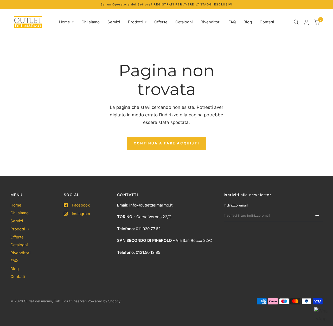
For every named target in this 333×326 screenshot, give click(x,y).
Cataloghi (184, 21)
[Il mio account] (306, 22)
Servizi (113, 21)
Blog (248, 21)
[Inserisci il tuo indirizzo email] (317, 215)
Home (64, 21)
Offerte (161, 21)
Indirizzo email (236, 205)
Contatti (267, 21)
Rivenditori (211, 21)
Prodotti (135, 21)
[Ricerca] (296, 22)
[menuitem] (66, 22)
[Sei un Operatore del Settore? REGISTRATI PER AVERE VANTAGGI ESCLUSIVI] (167, 4)
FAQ (232, 21)
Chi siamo (90, 21)
